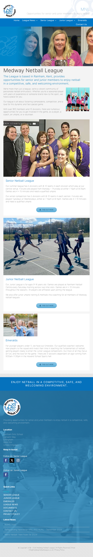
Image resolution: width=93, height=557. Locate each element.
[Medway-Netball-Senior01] (46, 148)
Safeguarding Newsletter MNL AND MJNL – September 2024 (33, 529)
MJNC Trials (10, 524)
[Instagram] (18, 460)
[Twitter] (12, 460)
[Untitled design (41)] (20, 325)
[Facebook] (5, 460)
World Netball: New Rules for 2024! (21, 534)
